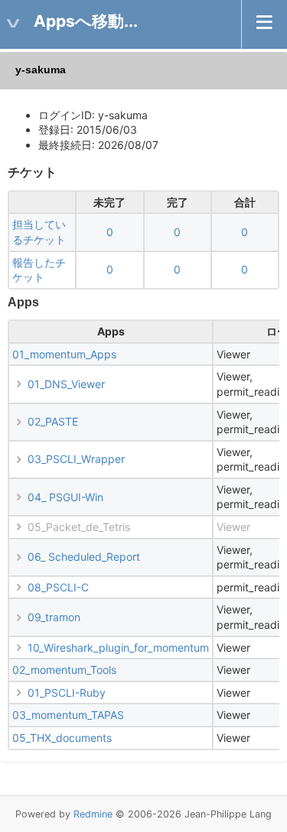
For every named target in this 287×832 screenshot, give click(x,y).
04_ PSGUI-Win (65, 496)
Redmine (93, 814)
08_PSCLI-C (58, 587)
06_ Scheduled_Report (84, 556)
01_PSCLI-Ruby (67, 692)
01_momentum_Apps (64, 354)
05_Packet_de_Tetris (79, 526)
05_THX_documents (62, 737)
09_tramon (54, 616)
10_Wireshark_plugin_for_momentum (118, 647)
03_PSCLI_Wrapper (76, 458)
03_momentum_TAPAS (68, 714)
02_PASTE (53, 421)
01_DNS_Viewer (66, 383)
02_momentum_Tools (64, 669)
